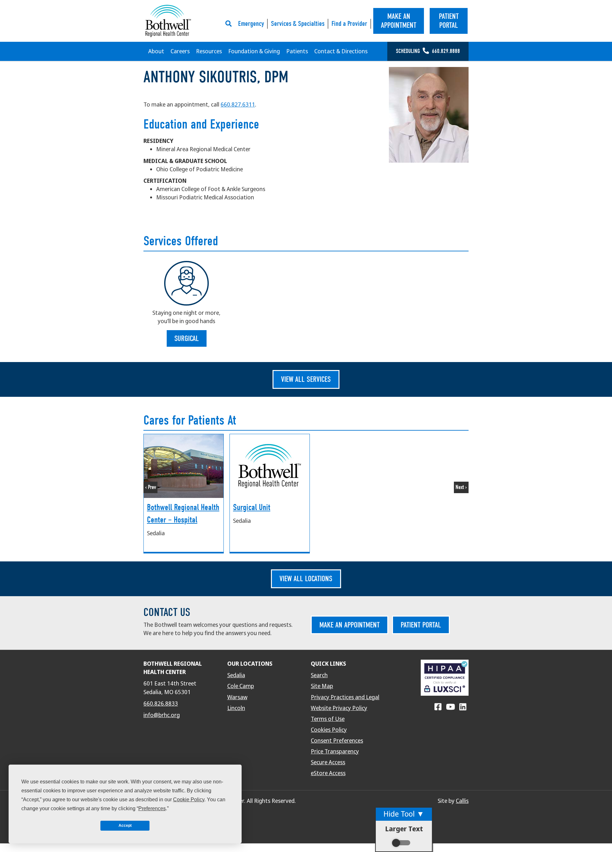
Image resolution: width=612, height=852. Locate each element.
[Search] (230, 23)
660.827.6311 (238, 104)
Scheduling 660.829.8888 (428, 51)
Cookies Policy (329, 730)
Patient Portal (421, 624)
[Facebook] (437, 707)
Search (319, 675)
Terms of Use (328, 719)
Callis (462, 801)
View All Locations (306, 578)
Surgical (186, 338)
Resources (209, 51)
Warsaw (237, 697)
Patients (297, 51)
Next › (461, 487)
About (156, 51)
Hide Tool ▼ (403, 813)
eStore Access (328, 773)
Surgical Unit (251, 507)
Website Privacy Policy (339, 708)
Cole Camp (240, 686)
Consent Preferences (337, 741)
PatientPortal (449, 21)
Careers (180, 51)
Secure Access (328, 762)
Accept (125, 825)
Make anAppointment (398, 21)
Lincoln (236, 708)
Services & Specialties (297, 23)
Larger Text (404, 829)
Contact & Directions (341, 51)
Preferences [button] (152, 808)
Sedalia (236, 675)
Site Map (322, 686)
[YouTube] (450, 707)
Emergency (251, 23)
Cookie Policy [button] (188, 799)
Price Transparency (335, 751)
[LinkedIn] (462, 707)
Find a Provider (349, 23)
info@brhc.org (161, 715)
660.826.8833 (160, 704)
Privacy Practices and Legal (345, 697)
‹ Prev (150, 487)
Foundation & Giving (254, 51)
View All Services (306, 379)
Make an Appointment (349, 624)
